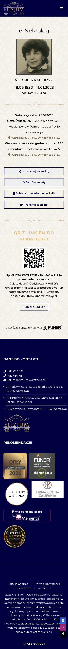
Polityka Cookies (18, 584)
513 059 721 (15, 371)
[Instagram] (34, 572)
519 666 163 (15, 375)
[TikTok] (38, 572)
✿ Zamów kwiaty (34, 182)
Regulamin (24, 588)
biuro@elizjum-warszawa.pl (26, 380)
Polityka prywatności (47, 584)
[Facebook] (29, 572)
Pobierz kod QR (34, 307)
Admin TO (44, 588)
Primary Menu (62, 8)
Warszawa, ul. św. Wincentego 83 (35, 137)
